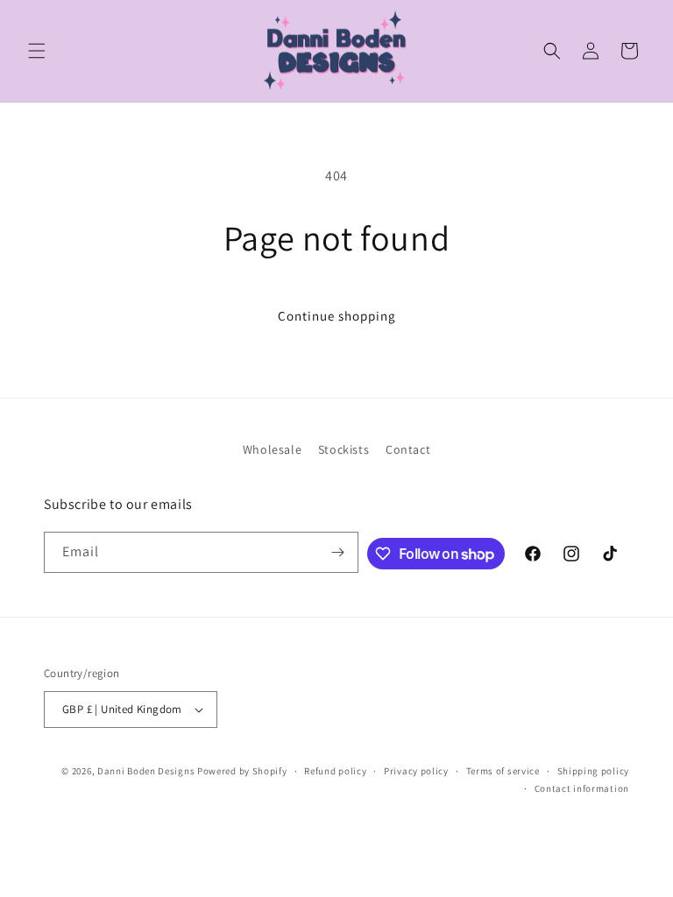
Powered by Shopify (242, 771)
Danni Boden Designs (146, 771)
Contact (408, 449)
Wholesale (272, 449)
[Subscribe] (338, 552)
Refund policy (335, 771)
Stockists (343, 449)
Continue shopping (337, 315)
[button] (37, 51)
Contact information (582, 788)
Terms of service (503, 771)
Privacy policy (416, 771)
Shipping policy (593, 771)
